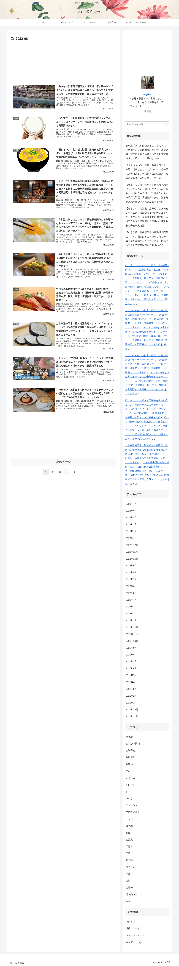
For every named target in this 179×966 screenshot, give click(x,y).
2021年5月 (131, 675)
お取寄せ (130, 750)
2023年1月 (131, 538)
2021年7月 (131, 661)
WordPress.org (133, 942)
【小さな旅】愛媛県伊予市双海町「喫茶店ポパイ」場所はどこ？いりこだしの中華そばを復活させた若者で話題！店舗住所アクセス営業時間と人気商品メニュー (147, 238)
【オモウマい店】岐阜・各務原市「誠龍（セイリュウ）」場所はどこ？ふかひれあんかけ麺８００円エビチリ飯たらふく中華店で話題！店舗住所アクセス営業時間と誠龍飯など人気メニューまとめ (147, 193)
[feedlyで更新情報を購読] (145, 111)
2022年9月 (131, 565)
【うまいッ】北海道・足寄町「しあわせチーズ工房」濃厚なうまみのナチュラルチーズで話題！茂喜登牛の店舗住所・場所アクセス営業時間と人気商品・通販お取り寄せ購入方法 (147, 217)
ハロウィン (131, 798)
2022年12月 (132, 545)
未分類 (129, 860)
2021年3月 (131, 689)
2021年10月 (132, 641)
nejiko (147, 94)
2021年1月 (131, 703)
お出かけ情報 (133, 743)
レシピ (129, 819)
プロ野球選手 (133, 812)
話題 (128, 881)
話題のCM (131, 887)
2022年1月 (131, 620)
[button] (166, 124)
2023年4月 (131, 517)
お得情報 (130, 757)
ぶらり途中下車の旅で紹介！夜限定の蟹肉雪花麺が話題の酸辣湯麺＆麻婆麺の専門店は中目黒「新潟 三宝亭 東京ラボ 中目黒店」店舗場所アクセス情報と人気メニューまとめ (146, 454)
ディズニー (131, 778)
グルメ (129, 771)
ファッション (133, 805)
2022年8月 (131, 572)
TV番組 (129, 737)
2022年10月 (132, 558)
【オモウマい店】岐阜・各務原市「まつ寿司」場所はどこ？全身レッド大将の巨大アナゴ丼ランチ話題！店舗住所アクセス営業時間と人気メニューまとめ (147, 171)
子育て (129, 846)
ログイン (130, 921)
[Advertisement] (63, 61)
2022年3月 (131, 606)
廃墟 (128, 853)
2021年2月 (131, 696)
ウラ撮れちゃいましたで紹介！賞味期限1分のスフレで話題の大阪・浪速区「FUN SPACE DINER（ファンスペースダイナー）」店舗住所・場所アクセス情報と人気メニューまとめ (147, 274)
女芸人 (129, 839)
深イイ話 (130, 867)
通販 (128, 901)
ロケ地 (129, 826)
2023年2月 (131, 531)
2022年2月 (131, 613)
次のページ (63, 461)
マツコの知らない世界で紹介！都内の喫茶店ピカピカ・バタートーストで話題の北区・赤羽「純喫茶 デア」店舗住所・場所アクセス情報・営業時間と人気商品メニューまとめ (146, 319)
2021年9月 (131, 648)
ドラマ (129, 791)
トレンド (130, 785)
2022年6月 (131, 586)
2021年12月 (132, 627)
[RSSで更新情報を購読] (149, 111)
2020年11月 (132, 716)
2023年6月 (131, 511)
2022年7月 (131, 579)
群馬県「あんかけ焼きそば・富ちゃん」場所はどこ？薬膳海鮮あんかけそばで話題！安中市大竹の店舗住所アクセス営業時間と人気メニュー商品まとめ (147, 152)
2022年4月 (131, 600)
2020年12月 (132, 709)
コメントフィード (135, 935)
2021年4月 (131, 682)
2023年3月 (131, 524)
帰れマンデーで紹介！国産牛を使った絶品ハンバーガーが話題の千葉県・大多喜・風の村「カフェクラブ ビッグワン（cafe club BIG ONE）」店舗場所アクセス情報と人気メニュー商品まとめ (147, 409)
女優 (128, 832)
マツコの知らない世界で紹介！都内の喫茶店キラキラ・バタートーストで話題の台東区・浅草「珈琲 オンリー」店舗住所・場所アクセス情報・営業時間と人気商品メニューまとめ (146, 364)
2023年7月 (131, 504)
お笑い (129, 764)
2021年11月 (132, 634)
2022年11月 (132, 552)
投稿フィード (133, 928)
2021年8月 (131, 655)
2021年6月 (131, 668)
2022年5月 (131, 593)
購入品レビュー (134, 894)
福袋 (128, 874)
